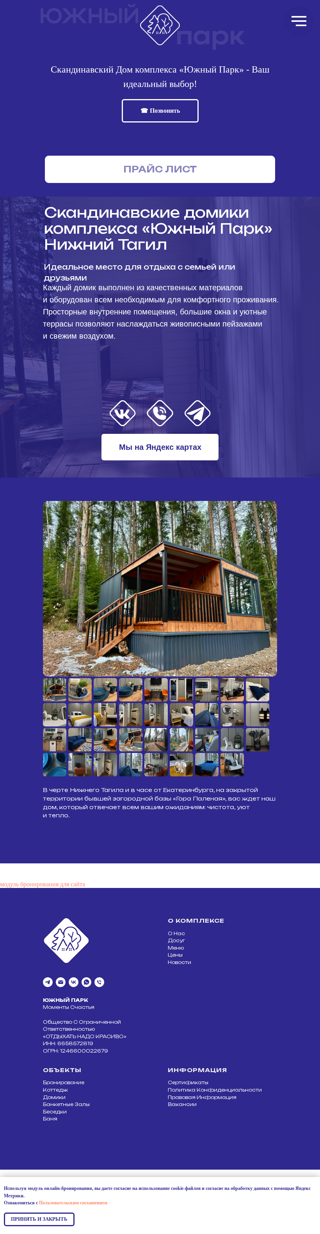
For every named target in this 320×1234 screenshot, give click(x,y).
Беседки (55, 1112)
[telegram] (48, 982)
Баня (50, 1119)
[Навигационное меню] (299, 21)
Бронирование (63, 1082)
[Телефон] (99, 982)
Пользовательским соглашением (73, 1203)
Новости (179, 962)
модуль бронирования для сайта (42, 884)
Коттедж (55, 1090)
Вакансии (182, 1104)
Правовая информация (202, 1097)
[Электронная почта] (61, 982)
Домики (54, 1097)
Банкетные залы (66, 1104)
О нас (176, 933)
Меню (176, 948)
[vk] (73, 982)
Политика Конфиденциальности (215, 1090)
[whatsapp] (86, 982)
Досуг (176, 940)
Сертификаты (188, 1082)
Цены (175, 955)
